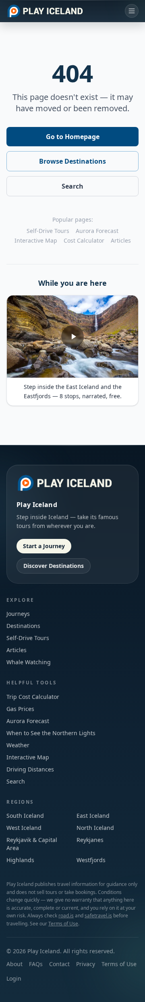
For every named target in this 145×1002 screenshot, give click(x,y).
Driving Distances (30, 769)
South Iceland (25, 815)
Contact (59, 964)
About (14, 964)
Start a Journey (44, 546)
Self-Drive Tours (48, 231)
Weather (17, 745)
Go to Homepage (72, 136)
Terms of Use (63, 923)
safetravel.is (98, 915)
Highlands (20, 860)
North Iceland (95, 828)
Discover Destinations (53, 566)
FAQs (36, 964)
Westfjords (91, 860)
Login (13, 978)
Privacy (85, 964)
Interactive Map (35, 240)
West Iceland (23, 828)
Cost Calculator (84, 240)
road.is (66, 915)
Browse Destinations (72, 161)
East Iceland (93, 815)
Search (72, 186)
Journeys (18, 613)
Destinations (23, 626)
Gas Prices (20, 709)
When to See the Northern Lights (50, 733)
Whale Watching (28, 662)
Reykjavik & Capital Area (31, 844)
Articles (121, 240)
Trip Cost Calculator (32, 697)
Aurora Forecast (97, 231)
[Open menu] (132, 11)
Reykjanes (90, 840)
